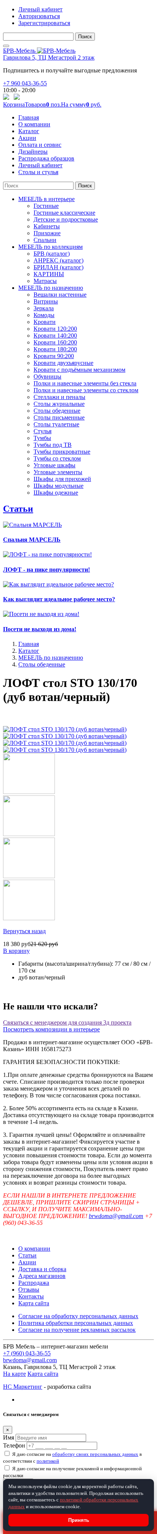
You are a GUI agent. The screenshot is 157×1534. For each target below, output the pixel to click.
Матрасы (45, 281)
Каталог (28, 131)
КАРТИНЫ (49, 274)
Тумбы (42, 438)
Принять (78, 1520)
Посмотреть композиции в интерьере (51, 1029)
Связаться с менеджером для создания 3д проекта (67, 1022)
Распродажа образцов (46, 158)
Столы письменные (59, 417)
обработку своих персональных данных (95, 1454)
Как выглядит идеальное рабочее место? (59, 599)
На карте (14, 1374)
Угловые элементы (58, 472)
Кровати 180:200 (55, 349)
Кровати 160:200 (55, 342)
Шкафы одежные (56, 492)
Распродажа (33, 1282)
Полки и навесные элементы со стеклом (86, 390)
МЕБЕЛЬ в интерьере (46, 199)
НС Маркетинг (22, 1386)
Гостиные (46, 206)
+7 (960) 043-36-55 (27, 1353)
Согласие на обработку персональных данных (78, 1316)
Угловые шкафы (54, 465)
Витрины (46, 301)
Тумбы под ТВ (53, 445)
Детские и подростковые (66, 219)
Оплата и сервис (39, 144)
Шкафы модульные (58, 486)
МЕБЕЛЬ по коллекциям (50, 247)
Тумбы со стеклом (57, 458)
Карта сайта (33, 1303)
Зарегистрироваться (44, 23)
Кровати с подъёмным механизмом (79, 369)
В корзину (16, 951)
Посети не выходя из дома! (39, 629)
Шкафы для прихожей (62, 479)
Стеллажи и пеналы (59, 397)
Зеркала (44, 308)
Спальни (45, 240)
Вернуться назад (24, 931)
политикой (48, 1461)
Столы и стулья (38, 172)
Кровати (45, 322)
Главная (28, 117)
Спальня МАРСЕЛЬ (32, 539)
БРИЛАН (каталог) (58, 267)
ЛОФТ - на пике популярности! (46, 569)
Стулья (42, 431)
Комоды (44, 315)
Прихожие (47, 233)
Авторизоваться (39, 16)
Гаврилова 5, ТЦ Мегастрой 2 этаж (49, 57)
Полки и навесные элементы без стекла (85, 383)
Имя (8, 1437)
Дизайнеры (33, 151)
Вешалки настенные (60, 294)
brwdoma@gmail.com (116, 1216)
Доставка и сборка (42, 1269)
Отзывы (28, 1289)
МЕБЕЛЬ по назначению (50, 287)
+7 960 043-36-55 (25, 83)
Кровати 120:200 (55, 328)
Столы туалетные (56, 424)
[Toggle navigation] (6, 46)
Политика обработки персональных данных (75, 1323)
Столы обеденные (57, 410)
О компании (34, 124)
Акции (27, 138)
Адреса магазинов (42, 1276)
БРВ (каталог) (52, 253)
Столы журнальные (59, 404)
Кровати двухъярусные (63, 363)
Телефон (14, 1445)
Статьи (18, 509)
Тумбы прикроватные (62, 451)
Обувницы (47, 376)
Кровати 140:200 (55, 335)
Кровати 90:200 (54, 356)
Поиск (85, 36)
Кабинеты (47, 226)
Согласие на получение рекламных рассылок (77, 1330)
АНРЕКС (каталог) (58, 260)
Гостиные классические (64, 212)
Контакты (31, 1296)
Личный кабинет (40, 9)
